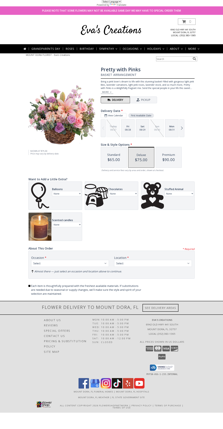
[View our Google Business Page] (95, 387)
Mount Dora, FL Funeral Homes (93, 391)
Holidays (154, 49)
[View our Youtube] (139, 387)
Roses (70, 49)
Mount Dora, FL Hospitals (132, 391)
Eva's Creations (111, 30)
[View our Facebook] (84, 387)
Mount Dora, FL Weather (94, 397)
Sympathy (106, 49)
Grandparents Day (46, 49)
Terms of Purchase (168, 405)
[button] (187, 21)
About (175, 49)
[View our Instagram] (106, 387)
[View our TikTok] (117, 387)
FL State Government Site (128, 397)
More (192, 49)
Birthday (87, 49)
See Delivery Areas (160, 308)
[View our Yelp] (128, 387)
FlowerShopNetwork (113, 405)
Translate (121, 4)
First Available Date (141, 115)
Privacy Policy (142, 405)
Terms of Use (122, 407)
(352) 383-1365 (187, 35)
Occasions (131, 49)
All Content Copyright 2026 (79, 405)
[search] (194, 59)
